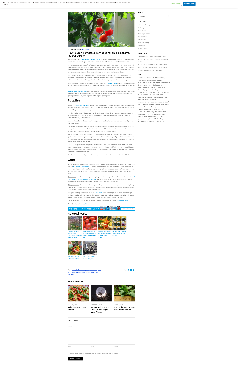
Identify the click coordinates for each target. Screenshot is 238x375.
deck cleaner (142, 83)
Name (69, 346)
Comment (71, 326)
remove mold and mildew (146, 107)
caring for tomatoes (78, 270)
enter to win (165, 83)
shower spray (142, 114)
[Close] (235, 4)
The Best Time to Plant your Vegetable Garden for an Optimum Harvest (104, 234)
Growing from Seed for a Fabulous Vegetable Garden (119, 233)
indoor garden (152, 90)
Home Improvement (144, 34)
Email (92, 346)
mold (150, 95)
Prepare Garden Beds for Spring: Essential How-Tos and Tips (89, 258)
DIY (159, 83)
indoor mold (156, 92)
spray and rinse (149, 116)
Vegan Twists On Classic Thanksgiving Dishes (152, 56)
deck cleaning (153, 83)
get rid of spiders (155, 85)
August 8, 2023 (118, 305)
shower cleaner (160, 112)
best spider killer (158, 78)
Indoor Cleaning (143, 37)
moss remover (143, 104)
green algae (142, 90)
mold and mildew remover (147, 100)
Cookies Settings (176, 3)
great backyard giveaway (155, 87)
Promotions (141, 46)
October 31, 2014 (74, 49)
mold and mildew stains (146, 102)
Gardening (85, 49)
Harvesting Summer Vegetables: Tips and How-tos (74, 258)
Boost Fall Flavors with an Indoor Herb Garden (152, 67)
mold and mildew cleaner (159, 97)
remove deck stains (162, 104)
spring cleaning (143, 119)
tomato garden (85, 272)
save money (150, 112)
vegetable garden (155, 119)
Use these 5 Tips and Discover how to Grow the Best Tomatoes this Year (90, 234)
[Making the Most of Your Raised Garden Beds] (124, 293)
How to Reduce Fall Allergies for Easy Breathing (153, 64)
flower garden (143, 85)
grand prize (142, 87)
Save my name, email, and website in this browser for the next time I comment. (94, 353)
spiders (140, 116)
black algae (142, 80)
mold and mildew (143, 97)
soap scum (152, 114)
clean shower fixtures (154, 80)
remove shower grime (145, 109)
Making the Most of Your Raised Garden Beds (124, 308)
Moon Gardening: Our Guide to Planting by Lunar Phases (100, 309)
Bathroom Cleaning (144, 25)
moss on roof (164, 102)
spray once (159, 116)
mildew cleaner (143, 95)
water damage (143, 121)
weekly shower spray (156, 121)
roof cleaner (158, 109)
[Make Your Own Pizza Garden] (78, 293)
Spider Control (142, 49)
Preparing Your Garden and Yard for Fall (150, 70)
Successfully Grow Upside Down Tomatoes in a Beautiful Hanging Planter (75, 234)
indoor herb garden (145, 92)
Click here (119, 201)
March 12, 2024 (72, 305)
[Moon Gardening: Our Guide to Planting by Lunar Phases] (101, 293)
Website (116, 346)
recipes (151, 104)
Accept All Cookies (189, 3)
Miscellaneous (142, 40)
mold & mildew (158, 95)
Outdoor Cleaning (143, 43)
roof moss (141, 112)
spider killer (160, 114)
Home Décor (142, 31)
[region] (119, 4)
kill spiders (165, 92)
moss (156, 102)
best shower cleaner (145, 78)
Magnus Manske (85, 204)
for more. (125, 201)
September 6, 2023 (96, 305)
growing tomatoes (91, 270)
